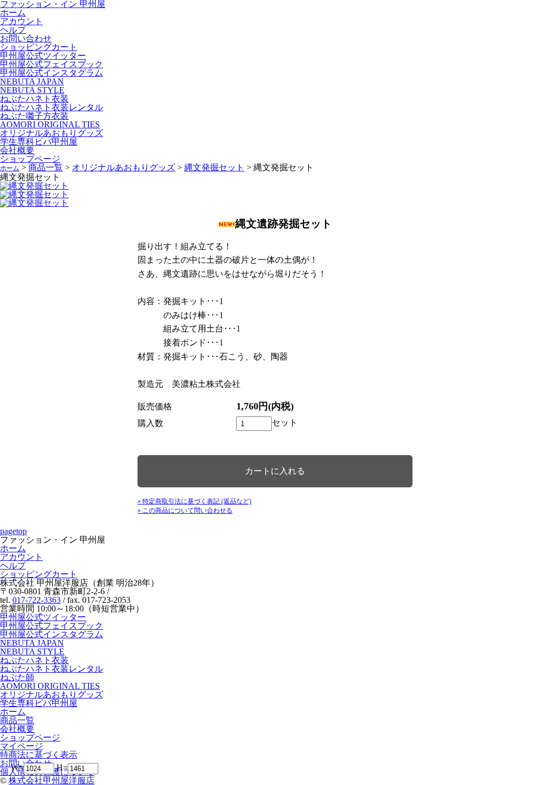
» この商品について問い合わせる (185, 510)
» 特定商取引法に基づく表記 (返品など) (194, 501)
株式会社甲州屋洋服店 (52, 780)
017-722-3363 (36, 599)
